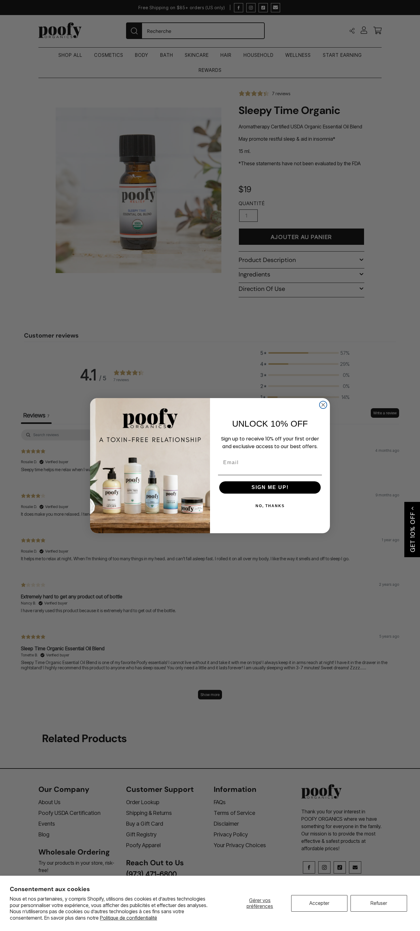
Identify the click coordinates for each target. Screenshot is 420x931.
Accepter (319, 903)
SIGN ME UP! (270, 487)
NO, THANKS (270, 506)
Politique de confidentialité (128, 918)
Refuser (378, 903)
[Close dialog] (323, 405)
